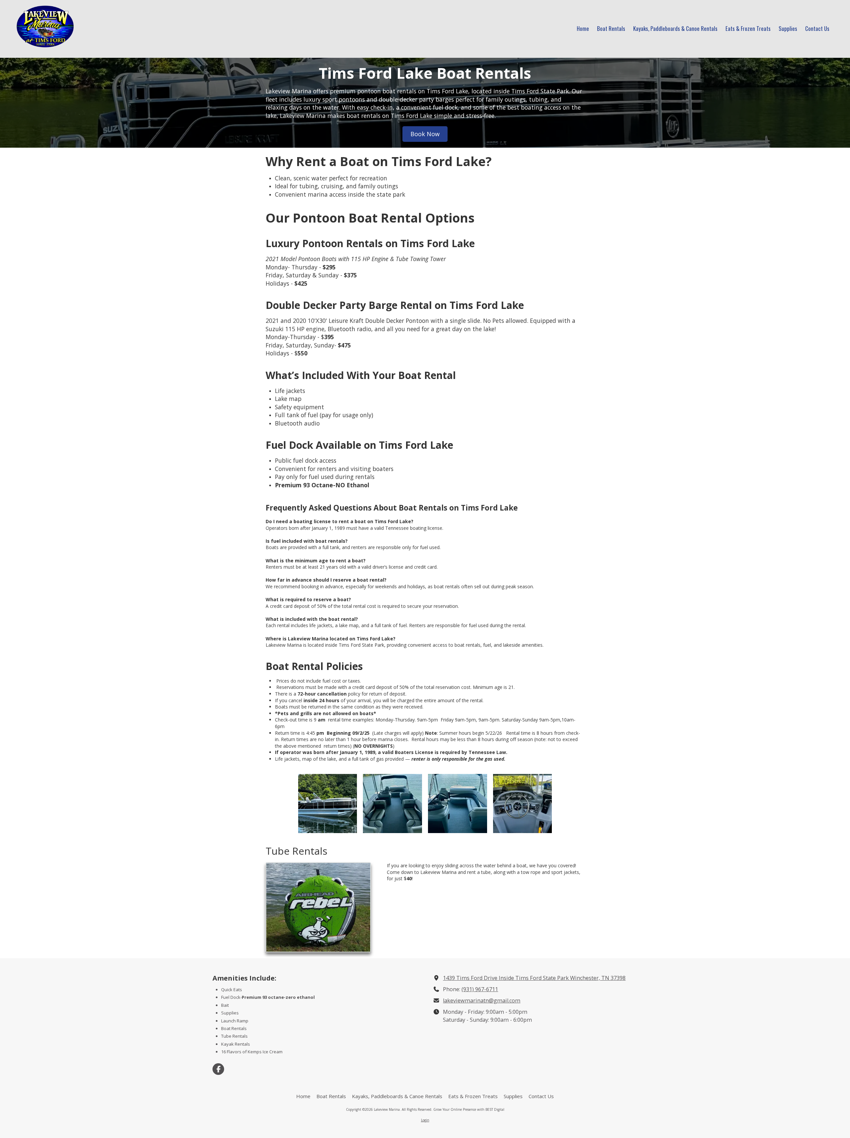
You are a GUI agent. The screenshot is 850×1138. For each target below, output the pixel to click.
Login (425, 1120)
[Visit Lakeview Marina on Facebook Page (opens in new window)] (218, 1069)
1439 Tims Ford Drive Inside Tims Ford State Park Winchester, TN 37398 (534, 978)
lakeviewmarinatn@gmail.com (481, 1000)
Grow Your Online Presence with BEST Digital (468, 1109)
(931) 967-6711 (480, 989)
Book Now (425, 134)
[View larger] (327, 803)
